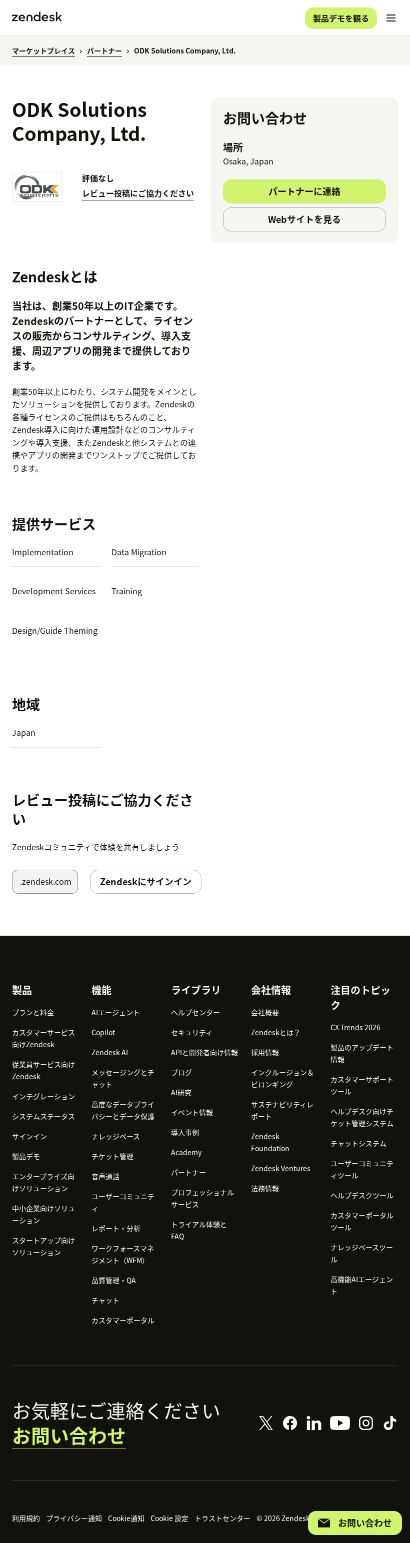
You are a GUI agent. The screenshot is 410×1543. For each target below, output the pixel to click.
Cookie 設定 (169, 1518)
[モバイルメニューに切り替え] (391, 18)
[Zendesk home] (37, 18)
